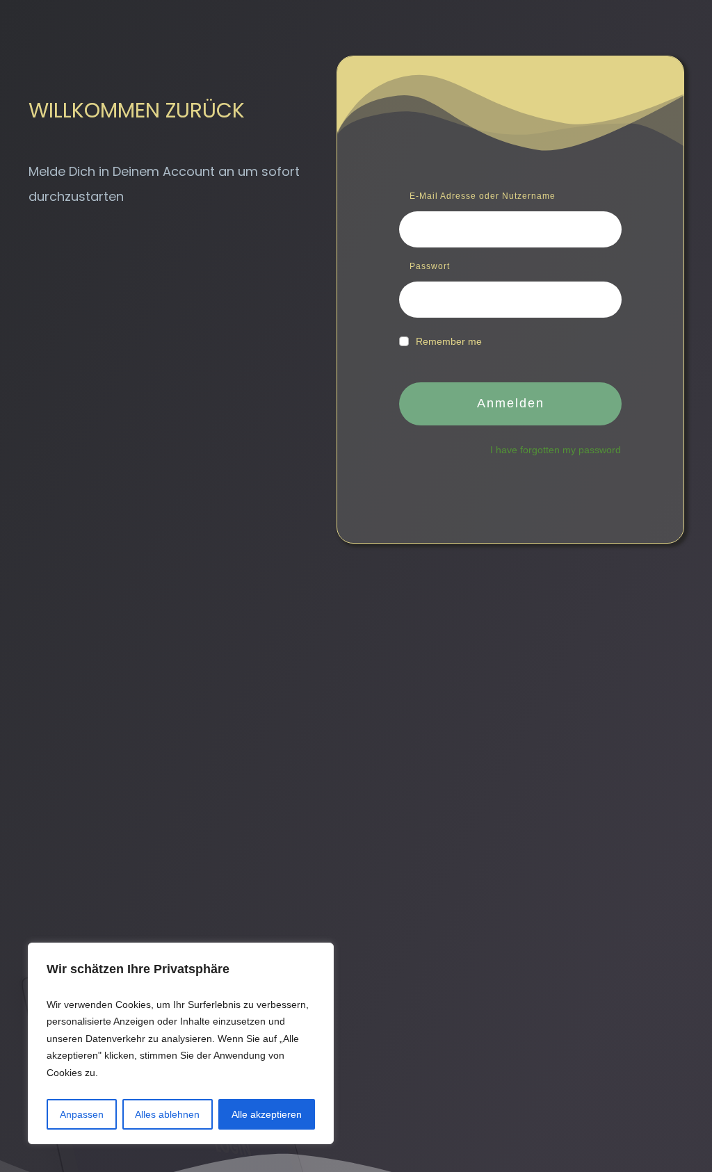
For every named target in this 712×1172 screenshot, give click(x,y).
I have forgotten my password (555, 449)
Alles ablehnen (167, 1114)
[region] (181, 1044)
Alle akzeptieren (267, 1114)
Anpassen (82, 1114)
